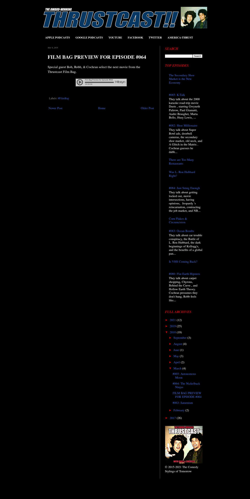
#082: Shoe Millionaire (183, 125)
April (177, 362)
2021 (173, 320)
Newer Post (55, 108)
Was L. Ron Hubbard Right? (182, 174)
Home (101, 108)
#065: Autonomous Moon (184, 375)
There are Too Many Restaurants (181, 161)
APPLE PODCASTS (57, 37)
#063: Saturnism (183, 403)
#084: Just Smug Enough (184, 188)
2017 (173, 418)
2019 (173, 326)
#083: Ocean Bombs (181, 231)
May (176, 356)
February (179, 410)
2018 (173, 332)
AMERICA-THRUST (180, 37)
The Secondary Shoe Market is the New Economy (181, 78)
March (177, 368)
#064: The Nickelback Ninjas (186, 385)
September (180, 338)
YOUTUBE (115, 37)
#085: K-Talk (177, 95)
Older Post (147, 108)
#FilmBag (63, 98)
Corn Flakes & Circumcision (178, 220)
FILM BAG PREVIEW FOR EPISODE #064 (187, 395)
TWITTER (155, 37)
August (178, 344)
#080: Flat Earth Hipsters (184, 274)
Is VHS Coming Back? (183, 261)
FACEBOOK (135, 37)
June (176, 350)
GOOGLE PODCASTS (89, 37)
